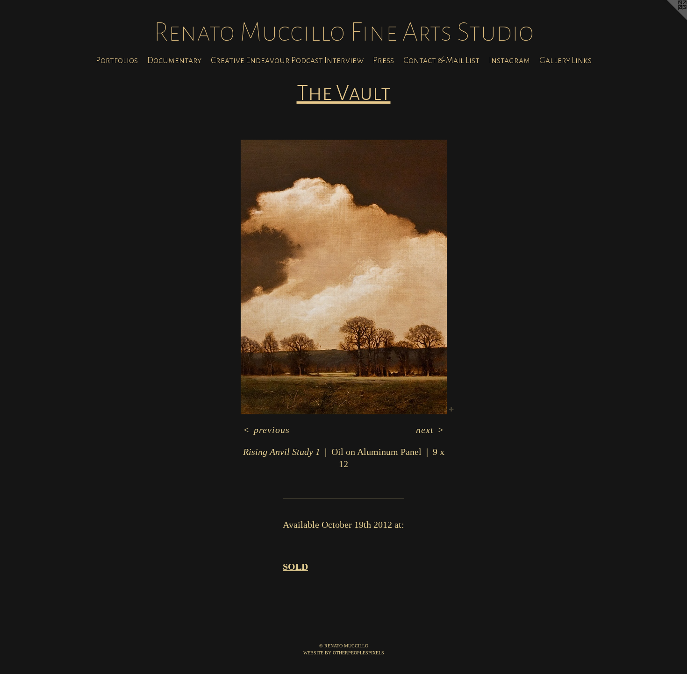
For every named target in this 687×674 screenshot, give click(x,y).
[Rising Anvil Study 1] (344, 277)
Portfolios (117, 60)
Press (383, 60)
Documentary (174, 60)
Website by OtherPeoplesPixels (343, 652)
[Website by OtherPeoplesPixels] (668, 18)
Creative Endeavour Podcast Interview (287, 60)
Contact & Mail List (441, 60)
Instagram (509, 60)
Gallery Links (565, 60)
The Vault (344, 93)
